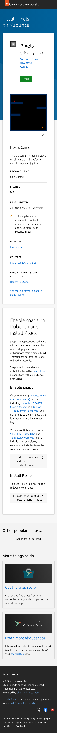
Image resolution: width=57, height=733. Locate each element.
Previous (34, 135)
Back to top (10, 674)
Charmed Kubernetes (29, 692)
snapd (11, 703)
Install (26, 78)
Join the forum (10, 699)
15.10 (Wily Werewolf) (22, 437)
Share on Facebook (46, 710)
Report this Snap (19, 281)
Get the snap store (20, 587)
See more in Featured (28, 538)
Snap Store (39, 371)
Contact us (22, 726)
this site (31, 703)
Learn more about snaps (25, 638)
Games (24, 66)
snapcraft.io (17, 653)
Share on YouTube (52, 710)
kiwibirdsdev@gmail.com (24, 262)
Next (43, 135)
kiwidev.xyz (16, 247)
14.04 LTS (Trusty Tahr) (22, 433)
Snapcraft (19, 703)
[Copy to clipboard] (43, 457)
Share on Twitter (39, 710)
